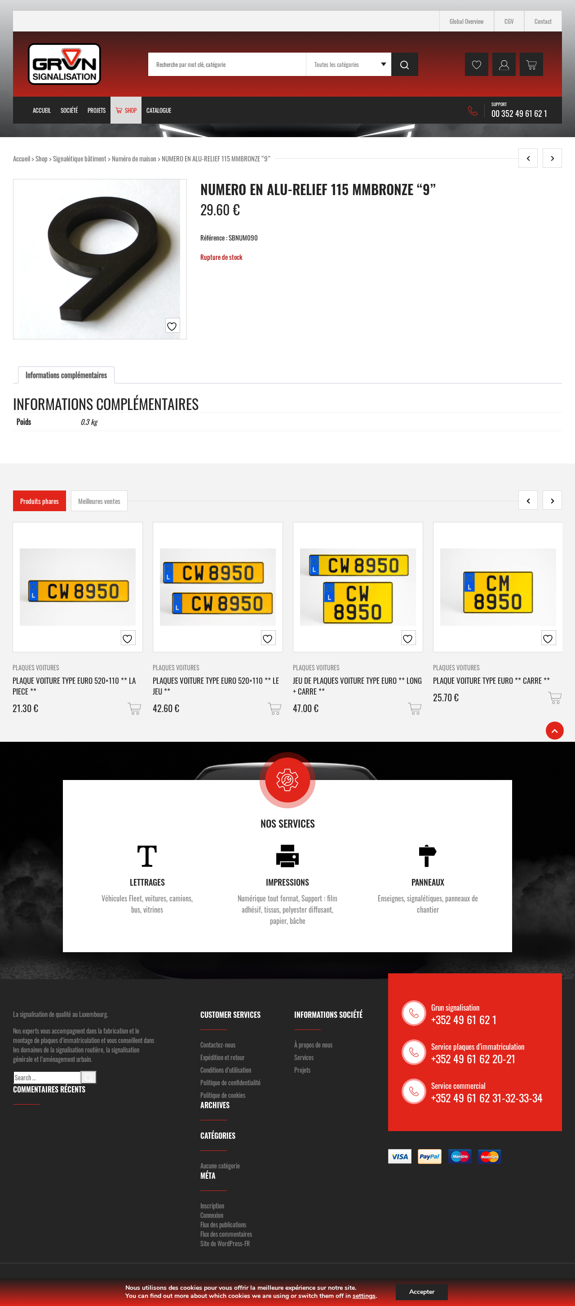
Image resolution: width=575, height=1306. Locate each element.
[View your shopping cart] (531, 64)
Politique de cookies (222, 1095)
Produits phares (39, 501)
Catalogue (158, 110)
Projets (97, 110)
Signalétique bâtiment (79, 158)
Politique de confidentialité (230, 1082)
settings (364, 1296)
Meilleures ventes (99, 501)
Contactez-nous (217, 1044)
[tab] (66, 374)
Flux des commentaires (226, 1234)
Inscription (212, 1205)
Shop (41, 158)
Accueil (42, 110)
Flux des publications (223, 1224)
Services (304, 1057)
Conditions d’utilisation (225, 1069)
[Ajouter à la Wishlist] (172, 325)
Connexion (211, 1215)
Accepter (421, 1292)
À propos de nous (313, 1044)
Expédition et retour (222, 1057)
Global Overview (467, 21)
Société (69, 110)
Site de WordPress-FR (225, 1243)
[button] (135, 709)
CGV (509, 21)
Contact (543, 21)
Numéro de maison (134, 158)
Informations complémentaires (66, 375)
